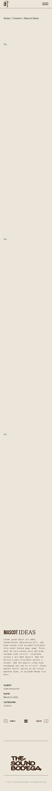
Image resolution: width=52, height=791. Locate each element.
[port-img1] (26, 138)
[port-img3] (26, 528)
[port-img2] (26, 333)
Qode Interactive (11, 689)
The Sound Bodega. (21, 782)
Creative (8, 705)
